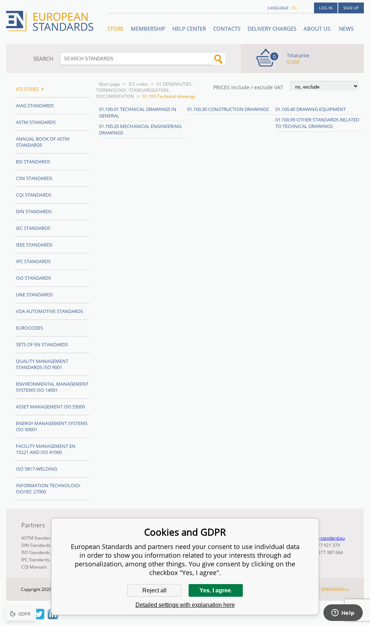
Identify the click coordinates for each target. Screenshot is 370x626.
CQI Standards (33, 195)
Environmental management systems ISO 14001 (52, 387)
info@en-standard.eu (323, 538)
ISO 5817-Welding (36, 469)
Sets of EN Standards (42, 344)
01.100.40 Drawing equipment (310, 109)
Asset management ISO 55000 (50, 406)
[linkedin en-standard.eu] (52, 617)
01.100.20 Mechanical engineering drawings (140, 129)
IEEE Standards (34, 244)
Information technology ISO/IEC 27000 (48, 488)
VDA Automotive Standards (49, 311)
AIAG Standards (35, 105)
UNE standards (34, 294)
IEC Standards (33, 228)
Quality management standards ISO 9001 (42, 364)
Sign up (351, 7)
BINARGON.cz (335, 589)
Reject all (154, 590)
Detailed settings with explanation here (185, 605)
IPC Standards (33, 261)
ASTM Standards (36, 122)
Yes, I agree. (215, 590)
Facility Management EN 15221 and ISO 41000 (46, 449)
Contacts (226, 28)
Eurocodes (29, 328)
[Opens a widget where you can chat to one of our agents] (343, 613)
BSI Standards (33, 161)
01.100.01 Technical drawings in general (137, 112)
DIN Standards (34, 211)
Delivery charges (272, 28)
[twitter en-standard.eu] (39, 617)
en (294, 7)
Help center (189, 28)
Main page (109, 84)
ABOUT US (318, 28)
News (346, 28)
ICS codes (138, 84)
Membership (148, 28)
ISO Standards (33, 278)
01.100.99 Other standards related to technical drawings (317, 122)
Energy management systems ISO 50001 (51, 426)
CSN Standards (34, 178)
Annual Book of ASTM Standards (42, 142)
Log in (325, 7)
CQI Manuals (34, 567)
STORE (115, 28)
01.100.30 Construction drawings (228, 109)
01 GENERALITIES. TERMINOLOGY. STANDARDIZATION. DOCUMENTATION (144, 90)
